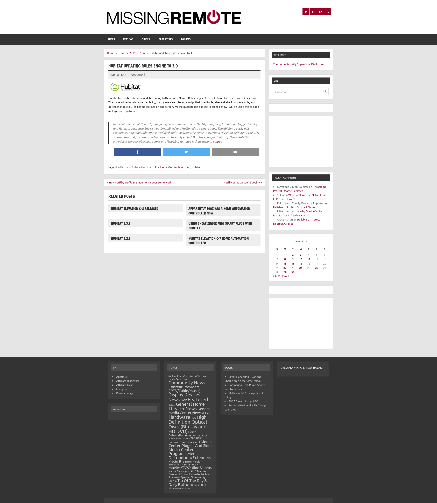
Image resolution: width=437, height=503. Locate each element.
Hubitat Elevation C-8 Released (134, 208)
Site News (174, 477)
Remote (194, 474)
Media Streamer (180, 461)
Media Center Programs (181, 451)
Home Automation (182, 433)
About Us (122, 376)
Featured (198, 399)
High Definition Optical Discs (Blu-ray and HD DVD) (187, 424)
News (111, 39)
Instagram (122, 389)
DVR (183, 400)
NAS (170, 471)
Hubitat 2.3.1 (120, 223)
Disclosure (317, 64)
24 (300, 268)
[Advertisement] (301, 141)
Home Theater (182, 438)
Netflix (176, 471)
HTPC (192, 438)
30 (292, 272)
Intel (197, 442)
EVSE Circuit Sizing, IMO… (245, 401)
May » (285, 275)
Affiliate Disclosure (127, 380)
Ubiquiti (196, 484)
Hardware (179, 417)
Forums (186, 39)
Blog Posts (166, 39)
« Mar (276, 275)
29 (284, 272)
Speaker (186, 477)
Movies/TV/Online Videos (190, 467)
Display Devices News (184, 397)
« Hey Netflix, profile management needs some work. (139, 182)
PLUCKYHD (136, 74)
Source (217, 141)
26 (316, 268)
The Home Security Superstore (292, 64)
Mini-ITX (194, 464)
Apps (178, 378)
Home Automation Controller (141, 166)
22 (284, 268)
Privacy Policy (124, 393)
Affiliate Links (124, 384)
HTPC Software (187, 442)
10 (300, 259)
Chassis (185, 379)
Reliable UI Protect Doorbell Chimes (295, 207)
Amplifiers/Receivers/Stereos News (187, 377)
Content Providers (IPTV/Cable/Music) (184, 389)
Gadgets (171, 404)
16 (292, 263)
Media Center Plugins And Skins (190, 443)
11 (308, 259)
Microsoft (186, 464)
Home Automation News (175, 166)
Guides (146, 39)
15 (284, 263)
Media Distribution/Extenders (189, 455)
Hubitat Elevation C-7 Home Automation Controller (218, 240)
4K (169, 376)
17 (300, 263)
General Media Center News (189, 410)
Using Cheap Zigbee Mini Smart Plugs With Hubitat (220, 225)
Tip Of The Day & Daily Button (187, 482)
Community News (186, 382)
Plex (186, 474)
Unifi (203, 485)
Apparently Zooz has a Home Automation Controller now (219, 210)
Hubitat (196, 166)
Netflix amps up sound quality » (242, 182)
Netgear (185, 471)
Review (205, 474)
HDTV (193, 418)
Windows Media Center (179, 488)
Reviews (128, 39)
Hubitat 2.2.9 (120, 238)
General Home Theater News (186, 406)
